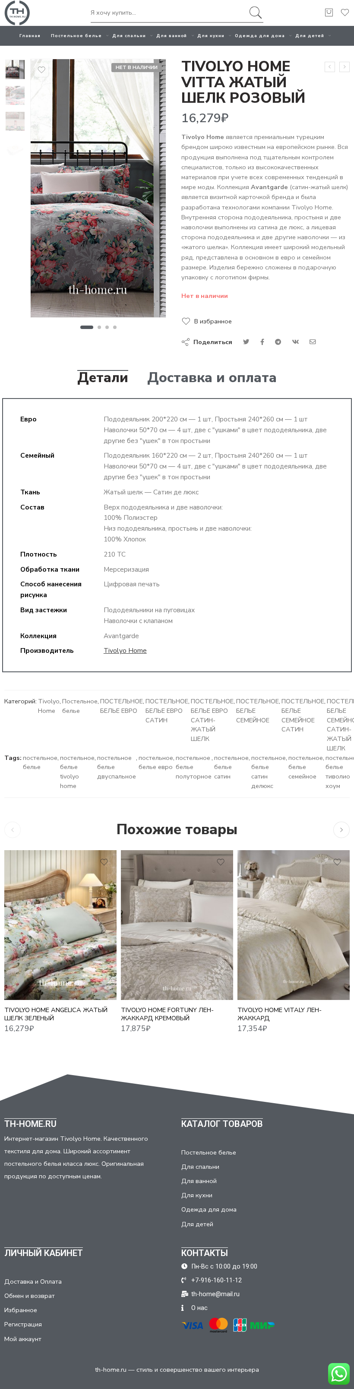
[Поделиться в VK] (262, 342)
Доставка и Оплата (33, 1281)
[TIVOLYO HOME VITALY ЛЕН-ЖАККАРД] (293, 925)
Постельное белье (76, 35)
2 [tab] (99, 327)
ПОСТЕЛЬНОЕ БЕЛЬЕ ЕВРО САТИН (166, 711)
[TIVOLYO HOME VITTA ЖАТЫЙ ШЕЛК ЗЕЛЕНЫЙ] (330, 67)
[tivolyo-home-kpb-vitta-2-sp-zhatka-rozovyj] (15, 69)
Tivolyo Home (125, 650)
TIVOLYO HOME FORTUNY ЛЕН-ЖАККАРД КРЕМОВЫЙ (167, 1014)
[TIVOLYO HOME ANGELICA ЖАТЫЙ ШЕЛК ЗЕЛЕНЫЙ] (60, 925)
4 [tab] (115, 327)
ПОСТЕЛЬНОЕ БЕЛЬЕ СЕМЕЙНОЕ (257, 711)
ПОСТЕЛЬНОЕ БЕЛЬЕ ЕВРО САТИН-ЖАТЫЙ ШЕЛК (212, 720)
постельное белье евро (156, 762)
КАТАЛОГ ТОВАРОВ (222, 1124)
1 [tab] (86, 327)
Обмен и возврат (29, 1295)
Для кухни (210, 35)
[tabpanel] (98, 190)
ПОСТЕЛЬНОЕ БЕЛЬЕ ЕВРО (121, 706)
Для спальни (129, 35)
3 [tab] (107, 327)
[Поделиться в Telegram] (278, 342)
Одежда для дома (260, 35)
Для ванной (171, 35)
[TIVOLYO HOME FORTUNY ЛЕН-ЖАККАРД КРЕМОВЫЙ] (177, 925)
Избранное (20, 1310)
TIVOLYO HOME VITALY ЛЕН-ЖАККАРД (279, 1014)
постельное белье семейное (305, 767)
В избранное (213, 321)
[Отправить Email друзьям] (313, 342)
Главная (30, 35)
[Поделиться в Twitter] (246, 342)
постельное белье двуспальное (116, 767)
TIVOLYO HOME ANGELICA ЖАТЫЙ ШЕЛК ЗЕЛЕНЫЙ (55, 1014)
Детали (102, 378)
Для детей (309, 35)
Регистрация (23, 1324)
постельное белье (40, 762)
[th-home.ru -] (17, 13)
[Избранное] (41, 70)
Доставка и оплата (212, 378)
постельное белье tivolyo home (77, 771)
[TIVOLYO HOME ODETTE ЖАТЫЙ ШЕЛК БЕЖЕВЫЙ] (344, 67)
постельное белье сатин (231, 767)
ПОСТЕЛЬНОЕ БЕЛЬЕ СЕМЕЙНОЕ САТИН (302, 715)
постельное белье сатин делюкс (268, 771)
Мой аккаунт (22, 1339)
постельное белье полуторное (194, 767)
